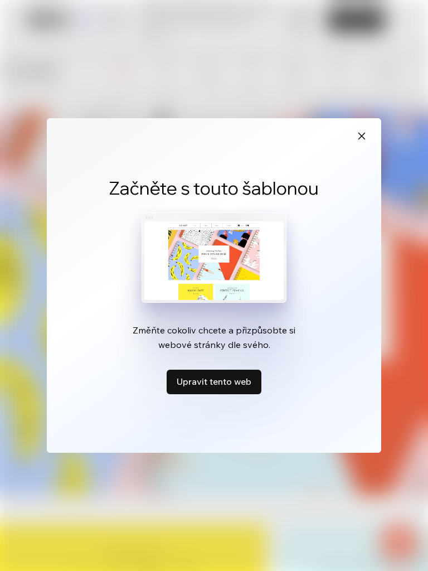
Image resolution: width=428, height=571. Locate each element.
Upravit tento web (214, 381)
